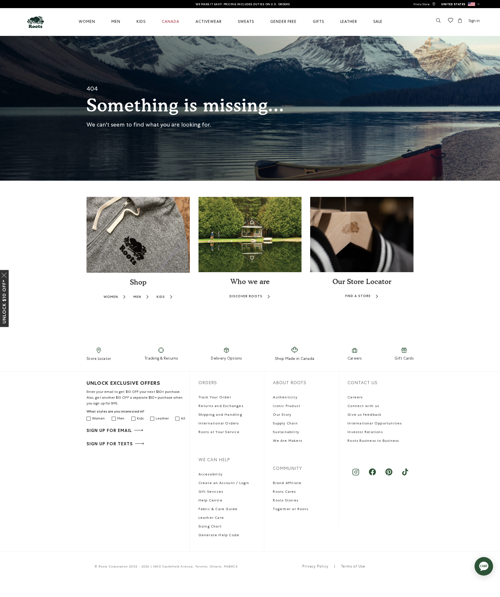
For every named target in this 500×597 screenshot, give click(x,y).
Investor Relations (365, 432)
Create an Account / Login (223, 483)
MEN (137, 297)
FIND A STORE (358, 296)
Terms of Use (353, 567)
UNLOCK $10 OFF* (4, 302)
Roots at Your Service (219, 432)
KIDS (161, 297)
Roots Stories (285, 501)
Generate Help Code (219, 535)
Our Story (282, 415)
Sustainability (286, 432)
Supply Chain (285, 424)
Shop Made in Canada (294, 359)
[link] (424, 4)
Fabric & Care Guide (218, 509)
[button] (460, 4)
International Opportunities (375, 424)
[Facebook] (372, 475)
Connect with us (363, 406)
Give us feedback (364, 415)
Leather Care (211, 518)
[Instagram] (355, 475)
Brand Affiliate (287, 483)
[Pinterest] (388, 475)
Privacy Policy (315, 567)
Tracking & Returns (161, 359)
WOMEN (111, 297)
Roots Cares (284, 492)
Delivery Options (226, 359)
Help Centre (210, 501)
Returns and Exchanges (220, 406)
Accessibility (210, 475)
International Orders (218, 424)
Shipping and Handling (220, 415)
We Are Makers (287, 441)
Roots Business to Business (373, 441)
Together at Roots (290, 509)
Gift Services (210, 492)
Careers (355, 359)
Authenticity (285, 398)
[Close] (4, 274)
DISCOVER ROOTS (245, 296)
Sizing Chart (210, 527)
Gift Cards (404, 359)
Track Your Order (214, 398)
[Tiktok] (405, 475)
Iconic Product (286, 406)
